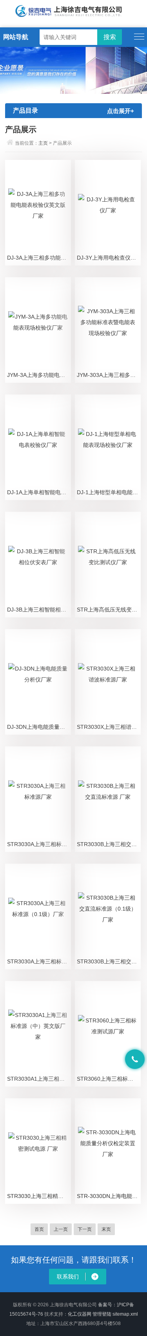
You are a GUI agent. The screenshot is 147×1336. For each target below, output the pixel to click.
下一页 (85, 1229)
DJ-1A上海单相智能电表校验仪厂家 (39, 492)
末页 (106, 1229)
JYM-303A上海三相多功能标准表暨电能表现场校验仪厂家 (109, 375)
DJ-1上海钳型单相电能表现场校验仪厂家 (109, 492)
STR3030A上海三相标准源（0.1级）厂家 (39, 961)
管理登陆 (102, 1314)
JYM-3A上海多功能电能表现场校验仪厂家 (39, 375)
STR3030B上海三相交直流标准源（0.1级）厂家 (109, 961)
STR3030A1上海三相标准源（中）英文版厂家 (39, 1079)
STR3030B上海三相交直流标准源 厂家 (109, 844)
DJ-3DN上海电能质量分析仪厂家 (39, 727)
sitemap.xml (125, 1314)
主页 (43, 143)
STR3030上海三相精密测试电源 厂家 (39, 1196)
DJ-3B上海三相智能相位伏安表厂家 (39, 609)
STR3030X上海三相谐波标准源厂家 (109, 727)
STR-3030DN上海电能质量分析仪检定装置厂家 (109, 1196)
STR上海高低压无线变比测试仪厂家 (109, 609)
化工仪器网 (79, 1314)
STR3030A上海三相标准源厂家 (39, 844)
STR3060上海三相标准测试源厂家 (109, 1079)
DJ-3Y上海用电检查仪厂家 (109, 258)
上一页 (61, 1229)
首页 (39, 1229)
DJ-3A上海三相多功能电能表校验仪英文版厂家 (39, 258)
